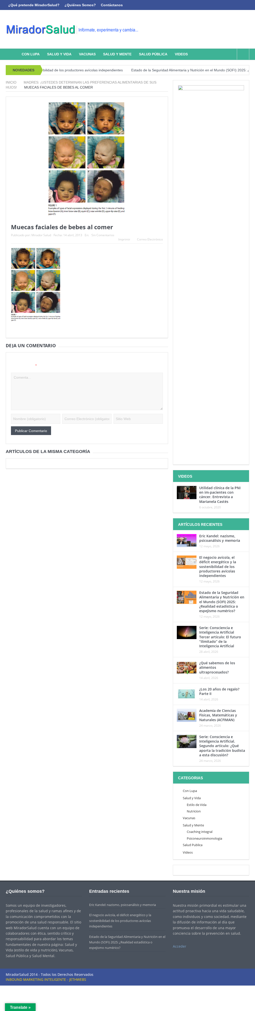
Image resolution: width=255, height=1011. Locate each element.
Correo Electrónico (150, 239)
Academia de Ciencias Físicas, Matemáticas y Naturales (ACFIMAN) (218, 715)
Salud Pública (153, 54)
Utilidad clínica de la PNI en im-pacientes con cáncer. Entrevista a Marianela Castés (220, 494)
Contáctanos (112, 5)
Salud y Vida (59, 54)
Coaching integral (199, 831)
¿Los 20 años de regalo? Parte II (219, 691)
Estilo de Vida (196, 804)
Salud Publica (192, 845)
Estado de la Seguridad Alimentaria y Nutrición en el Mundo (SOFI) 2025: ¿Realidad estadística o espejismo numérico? (221, 601)
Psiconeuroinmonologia (204, 838)
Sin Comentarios (102, 235)
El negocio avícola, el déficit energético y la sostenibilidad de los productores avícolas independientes (217, 566)
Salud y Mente (117, 54)
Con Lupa (31, 54)
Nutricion (194, 811)
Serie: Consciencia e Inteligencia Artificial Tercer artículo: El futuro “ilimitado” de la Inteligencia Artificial (220, 636)
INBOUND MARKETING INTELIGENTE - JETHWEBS (46, 979)
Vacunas (87, 54)
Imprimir (124, 239)
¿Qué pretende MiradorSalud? (34, 5)
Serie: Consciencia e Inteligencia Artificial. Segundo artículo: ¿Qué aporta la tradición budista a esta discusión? (222, 745)
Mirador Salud (41, 235)
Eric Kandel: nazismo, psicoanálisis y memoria (219, 538)
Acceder (179, 946)
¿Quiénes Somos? (80, 5)
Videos (181, 54)
